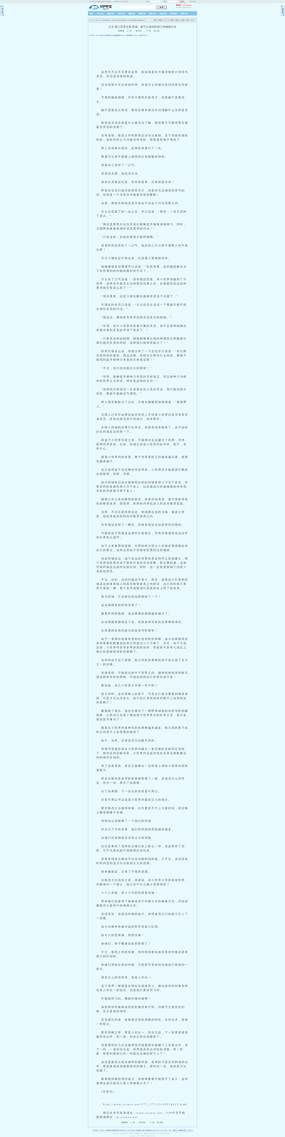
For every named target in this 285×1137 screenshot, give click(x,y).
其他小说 (163, 13)
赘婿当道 (123, 35)
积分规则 (178, 7)
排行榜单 (173, 13)
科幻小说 (152, 13)
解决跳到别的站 (186, 7)
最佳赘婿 (129, 35)
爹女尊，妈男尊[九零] (179, 1130)
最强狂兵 (145, 35)
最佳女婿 (98, 35)
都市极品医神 (117, 35)
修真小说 (110, 13)
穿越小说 (131, 13)
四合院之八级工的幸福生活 (144, 1130)
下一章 (148, 31)
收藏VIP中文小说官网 (121, 1)
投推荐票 (121, 31)
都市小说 (121, 13)
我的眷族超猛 (106, 20)
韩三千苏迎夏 (105, 35)
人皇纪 (140, 35)
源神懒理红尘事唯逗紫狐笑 (128, 1130)
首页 (91, 13)
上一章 (129, 31)
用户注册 (192, 1)
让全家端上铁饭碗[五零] (112, 1130)
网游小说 (142, 13)
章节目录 (139, 31)
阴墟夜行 (102, 1130)
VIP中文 (102, 6)
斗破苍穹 (135, 35)
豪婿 (111, 35)
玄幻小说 (100, 13)
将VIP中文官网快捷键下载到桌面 (101, 1)
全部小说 (184, 13)
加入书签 (156, 31)
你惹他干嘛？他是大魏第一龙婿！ (162, 1130)
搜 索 (161, 7)
